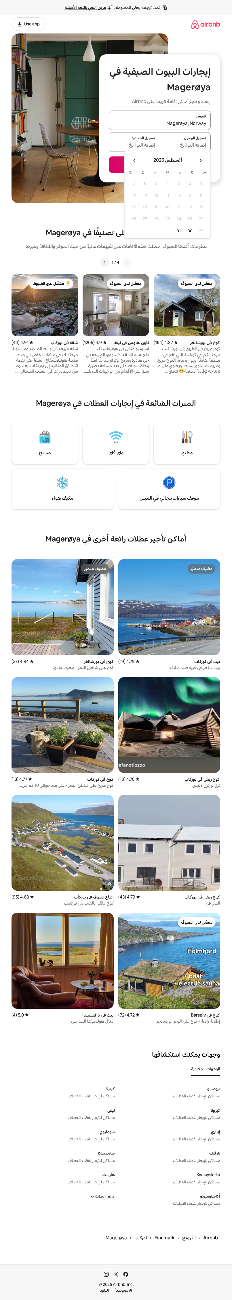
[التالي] (104, 262)
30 (190, 231)
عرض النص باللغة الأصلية (85, 7)
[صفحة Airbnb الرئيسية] (205, 24)
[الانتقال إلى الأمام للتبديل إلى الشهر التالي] (134, 160)
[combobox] (159, 123)
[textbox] (185, 145)
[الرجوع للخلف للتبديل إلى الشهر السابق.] (200, 160)
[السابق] (127, 262)
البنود (104, 1290)
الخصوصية (123, 1290)
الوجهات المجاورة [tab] (205, 1068)
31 (179, 231)
